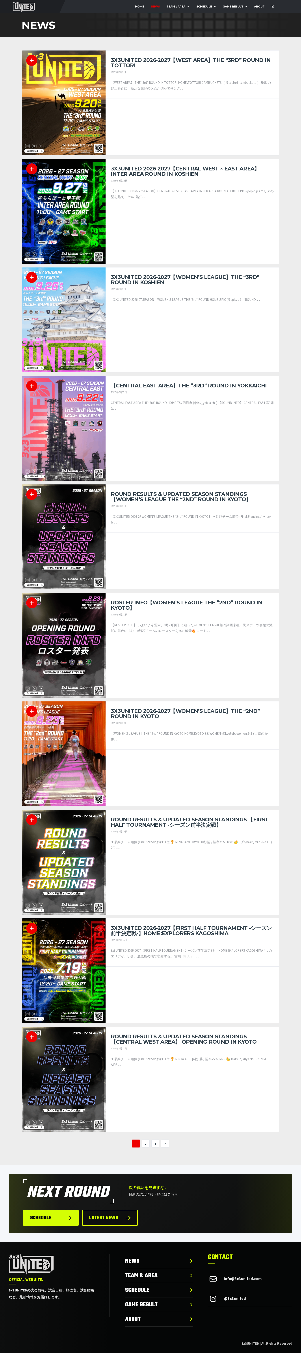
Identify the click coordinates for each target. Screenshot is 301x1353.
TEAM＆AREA (176, 6)
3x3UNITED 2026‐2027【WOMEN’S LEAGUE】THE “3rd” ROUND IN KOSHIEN (185, 280)
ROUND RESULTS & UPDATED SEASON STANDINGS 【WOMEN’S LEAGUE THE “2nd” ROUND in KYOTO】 (181, 497)
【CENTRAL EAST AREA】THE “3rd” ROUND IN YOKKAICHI (189, 385)
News (155, 6)
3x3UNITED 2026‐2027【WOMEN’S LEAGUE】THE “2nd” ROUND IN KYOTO (185, 713)
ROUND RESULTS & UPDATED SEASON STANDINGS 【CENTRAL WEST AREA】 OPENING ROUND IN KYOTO (184, 1039)
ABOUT (259, 6)
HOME (139, 6)
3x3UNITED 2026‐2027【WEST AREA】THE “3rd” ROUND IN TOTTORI (191, 63)
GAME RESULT (233, 6)
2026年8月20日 (119, 614)
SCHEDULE (204, 6)
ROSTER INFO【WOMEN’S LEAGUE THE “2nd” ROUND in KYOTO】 (186, 605)
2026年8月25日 (119, 180)
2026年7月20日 (119, 723)
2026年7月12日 (119, 1048)
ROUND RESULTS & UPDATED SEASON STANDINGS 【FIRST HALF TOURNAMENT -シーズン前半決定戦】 (189, 822)
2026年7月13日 (119, 940)
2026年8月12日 (119, 392)
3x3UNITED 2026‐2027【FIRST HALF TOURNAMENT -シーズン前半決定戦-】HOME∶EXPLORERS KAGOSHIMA (191, 930)
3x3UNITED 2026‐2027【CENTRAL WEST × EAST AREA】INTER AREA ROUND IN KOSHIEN (185, 171)
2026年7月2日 (118, 72)
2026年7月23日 (119, 831)
